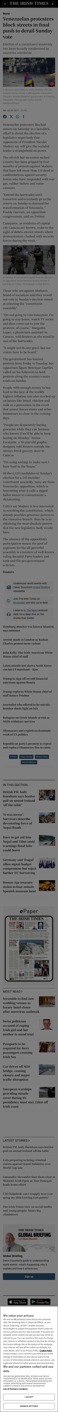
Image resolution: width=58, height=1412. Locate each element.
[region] (29, 1359)
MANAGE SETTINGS (29, 1406)
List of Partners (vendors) (15, 1389)
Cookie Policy (46, 1350)
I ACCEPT (29, 1397)
